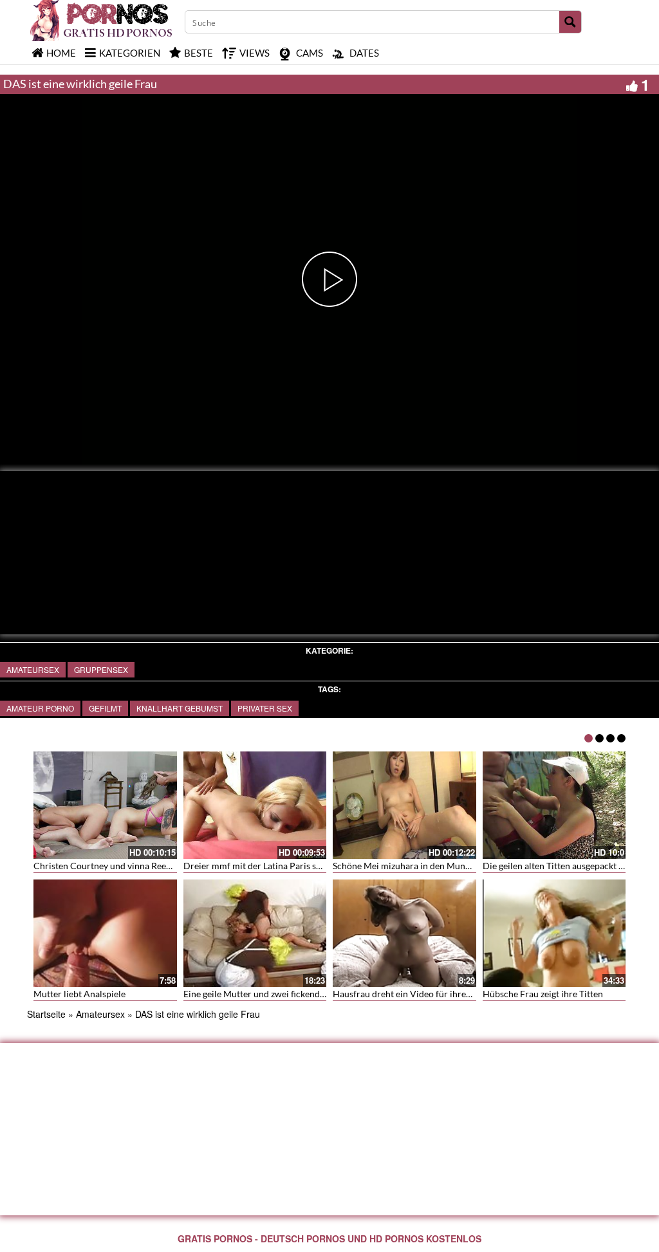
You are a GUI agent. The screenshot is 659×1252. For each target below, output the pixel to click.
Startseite (46, 1014)
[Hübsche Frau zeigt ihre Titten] (554, 933)
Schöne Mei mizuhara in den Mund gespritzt (420, 865)
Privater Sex (264, 708)
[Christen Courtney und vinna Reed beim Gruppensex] (105, 805)
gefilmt (105, 708)
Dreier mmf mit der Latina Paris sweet (259, 865)
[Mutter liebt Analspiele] (105, 933)
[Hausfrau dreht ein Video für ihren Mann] (404, 933)
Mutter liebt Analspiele (79, 993)
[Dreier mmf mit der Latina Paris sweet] (255, 805)
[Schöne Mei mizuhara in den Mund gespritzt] (404, 805)
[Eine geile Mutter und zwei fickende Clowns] (255, 933)
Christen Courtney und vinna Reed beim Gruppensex (138, 865)
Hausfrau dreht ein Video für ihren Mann (414, 993)
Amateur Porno (40, 708)
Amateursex (32, 669)
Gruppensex (101, 669)
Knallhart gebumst (179, 708)
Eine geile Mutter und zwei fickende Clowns (270, 993)
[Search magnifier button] (570, 22)
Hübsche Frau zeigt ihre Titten (543, 993)
